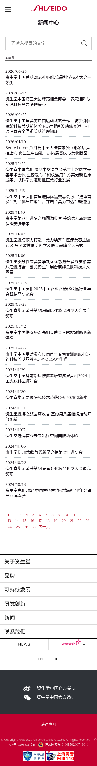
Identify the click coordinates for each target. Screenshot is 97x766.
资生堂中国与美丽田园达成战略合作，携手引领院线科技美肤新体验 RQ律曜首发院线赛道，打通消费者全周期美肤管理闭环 (47, 126)
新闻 (9, 617)
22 (79, 521)
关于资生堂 (17, 561)
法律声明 (48, 724)
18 (48, 521)
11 (73, 515)
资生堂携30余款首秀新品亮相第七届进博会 (44, 452)
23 (87, 521)
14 (17, 521)
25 (18, 527)
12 (80, 515)
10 (66, 515)
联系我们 (14, 631)
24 (10, 527)
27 (34, 527)
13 (9, 521)
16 (32, 521)
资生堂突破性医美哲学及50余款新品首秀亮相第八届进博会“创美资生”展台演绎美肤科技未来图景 (48, 267)
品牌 (9, 575)
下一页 (44, 527)
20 (64, 521)
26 (26, 527)
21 (71, 521)
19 (55, 521)
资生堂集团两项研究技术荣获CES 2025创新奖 (46, 397)
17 (40, 521)
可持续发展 (17, 589)
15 (24, 521)
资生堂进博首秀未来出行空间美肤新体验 (41, 436)
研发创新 (14, 603)
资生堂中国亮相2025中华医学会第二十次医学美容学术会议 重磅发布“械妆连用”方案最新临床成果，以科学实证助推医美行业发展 (48, 174)
